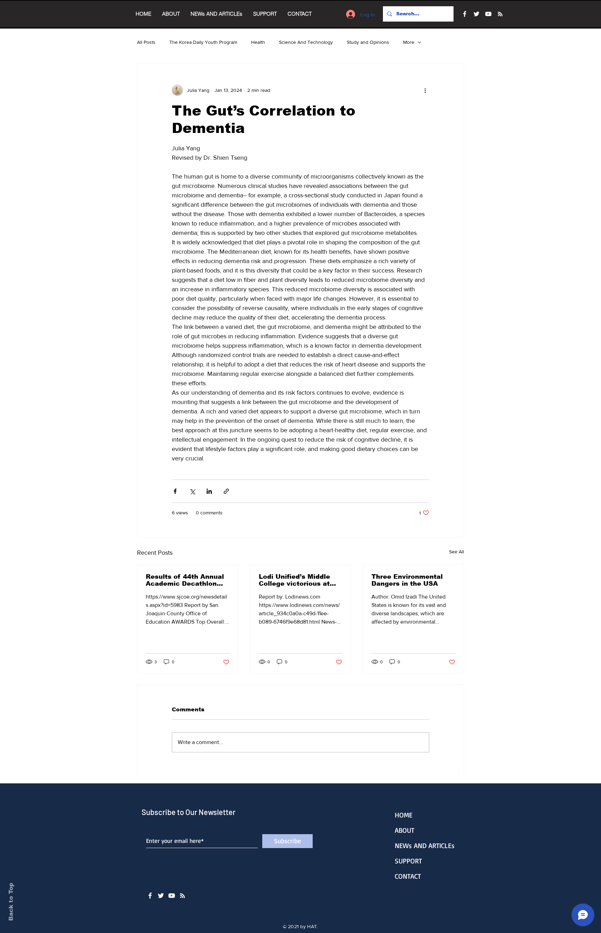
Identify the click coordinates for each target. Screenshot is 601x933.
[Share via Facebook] (175, 491)
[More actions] (425, 90)
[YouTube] (488, 14)
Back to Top (11, 902)
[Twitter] (476, 14)
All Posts (146, 42)
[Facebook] (464, 14)
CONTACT (408, 876)
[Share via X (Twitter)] (192, 491)
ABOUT (404, 830)
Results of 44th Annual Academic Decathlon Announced (185, 580)
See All (456, 551)
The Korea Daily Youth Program (203, 42)
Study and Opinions (368, 42)
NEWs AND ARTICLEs (425, 845)
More (408, 42)
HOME (403, 815)
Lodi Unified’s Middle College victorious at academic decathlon (294, 580)
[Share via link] (226, 491)
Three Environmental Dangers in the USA (407, 580)
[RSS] (500, 14)
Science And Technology (306, 42)
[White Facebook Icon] (150, 896)
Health (258, 42)
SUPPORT (408, 860)
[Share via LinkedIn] (209, 491)
